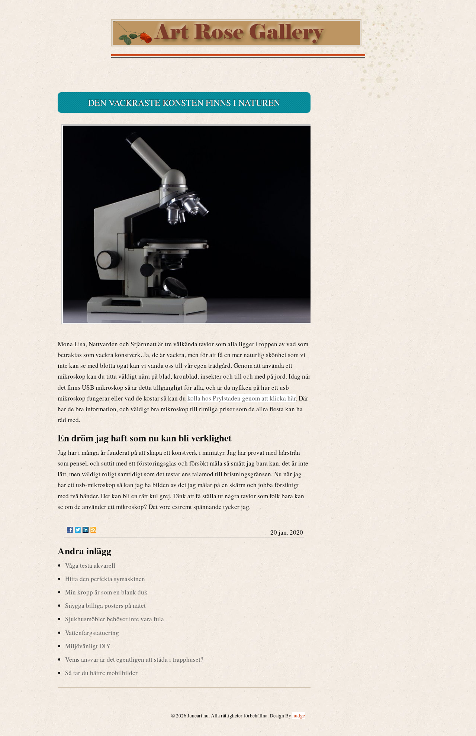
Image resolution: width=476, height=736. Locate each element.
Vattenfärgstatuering (92, 632)
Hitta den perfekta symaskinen (105, 578)
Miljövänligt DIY (87, 646)
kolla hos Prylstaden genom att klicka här (241, 398)
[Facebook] (70, 530)
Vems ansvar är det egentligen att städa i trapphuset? (134, 659)
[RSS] (93, 530)
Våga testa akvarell (90, 565)
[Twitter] (78, 530)
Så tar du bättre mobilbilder (101, 672)
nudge (298, 715)
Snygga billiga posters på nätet (105, 605)
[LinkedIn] (86, 530)
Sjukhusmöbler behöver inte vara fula (114, 619)
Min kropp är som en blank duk (106, 592)
